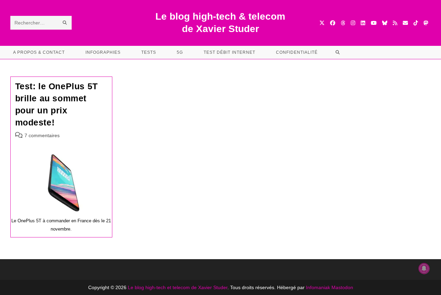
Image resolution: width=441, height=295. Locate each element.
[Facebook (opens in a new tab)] (332, 23)
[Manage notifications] (424, 268)
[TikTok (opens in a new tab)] (416, 23)
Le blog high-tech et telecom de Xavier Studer (177, 287)
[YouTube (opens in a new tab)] (373, 23)
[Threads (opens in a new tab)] (343, 23)
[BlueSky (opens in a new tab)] (384, 23)
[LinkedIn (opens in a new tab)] (363, 23)
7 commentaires (42, 135)
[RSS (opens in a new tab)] (395, 23)
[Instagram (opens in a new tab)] (353, 23)
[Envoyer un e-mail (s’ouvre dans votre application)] (405, 23)
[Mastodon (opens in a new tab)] (426, 23)
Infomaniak (318, 287)
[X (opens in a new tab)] (322, 23)
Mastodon (342, 287)
